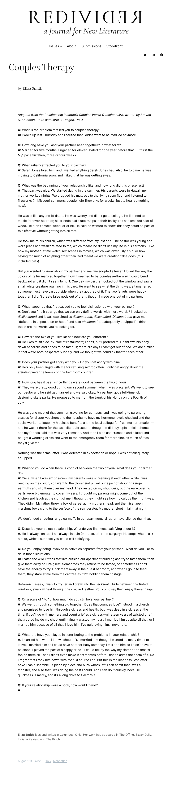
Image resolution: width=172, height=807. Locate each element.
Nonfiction (60, 761)
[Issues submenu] (61, 46)
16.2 (48, 761)
